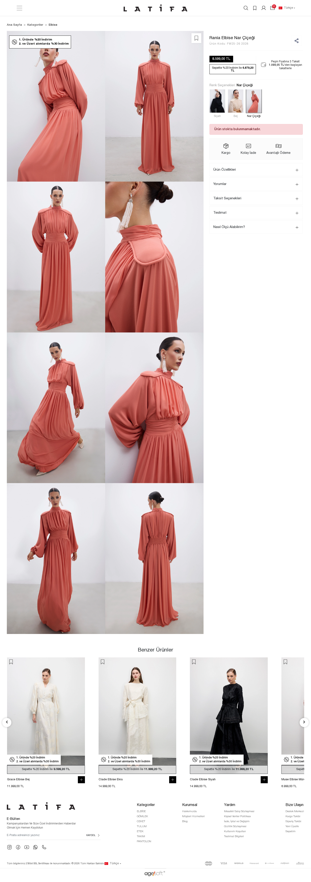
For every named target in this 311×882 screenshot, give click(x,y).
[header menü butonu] (19, 8)
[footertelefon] (44, 847)
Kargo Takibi (293, 816)
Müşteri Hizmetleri (193, 816)
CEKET (141, 821)
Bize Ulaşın (294, 805)
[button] (272, 8)
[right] (304, 722)
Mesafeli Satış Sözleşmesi (239, 811)
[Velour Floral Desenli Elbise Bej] (153, 715)
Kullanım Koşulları (235, 831)
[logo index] (155, 8)
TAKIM (141, 836)
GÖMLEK (142, 816)
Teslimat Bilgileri (234, 836)
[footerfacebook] (18, 847)
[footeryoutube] (26, 847)
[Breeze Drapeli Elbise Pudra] (244, 715)
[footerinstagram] (9, 847)
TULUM (142, 826)
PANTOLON (144, 841)
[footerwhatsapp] (35, 847)
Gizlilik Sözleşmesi (235, 826)
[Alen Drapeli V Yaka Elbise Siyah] (62, 715)
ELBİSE (141, 811)
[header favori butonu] (254, 8)
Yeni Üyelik (292, 826)
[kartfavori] (27, 661)
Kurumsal (189, 805)
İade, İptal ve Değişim (237, 821)
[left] (7, 722)
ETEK (140, 831)
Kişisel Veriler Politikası (237, 816)
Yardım (229, 805)
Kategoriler (146, 805)
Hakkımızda (189, 811)
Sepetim (291, 831)
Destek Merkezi (295, 811)
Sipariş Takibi (293, 821)
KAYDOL (90, 835)
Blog (185, 821)
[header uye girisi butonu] (263, 8)
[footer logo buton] (54, 806)
